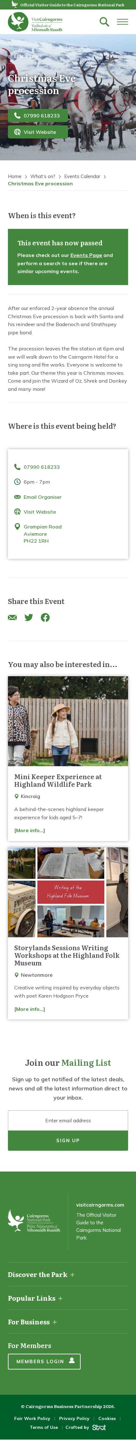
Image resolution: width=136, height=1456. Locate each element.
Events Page (86, 255)
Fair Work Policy (32, 1418)
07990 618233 (42, 115)
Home (15, 176)
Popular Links (31, 1298)
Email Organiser (43, 497)
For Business (29, 1321)
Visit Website (40, 132)
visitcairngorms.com (100, 1205)
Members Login (40, 1361)
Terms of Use (44, 1427)
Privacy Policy (74, 1418)
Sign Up (68, 1140)
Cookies (107, 1418)
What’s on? (42, 176)
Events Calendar (82, 176)
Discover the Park (37, 1274)
